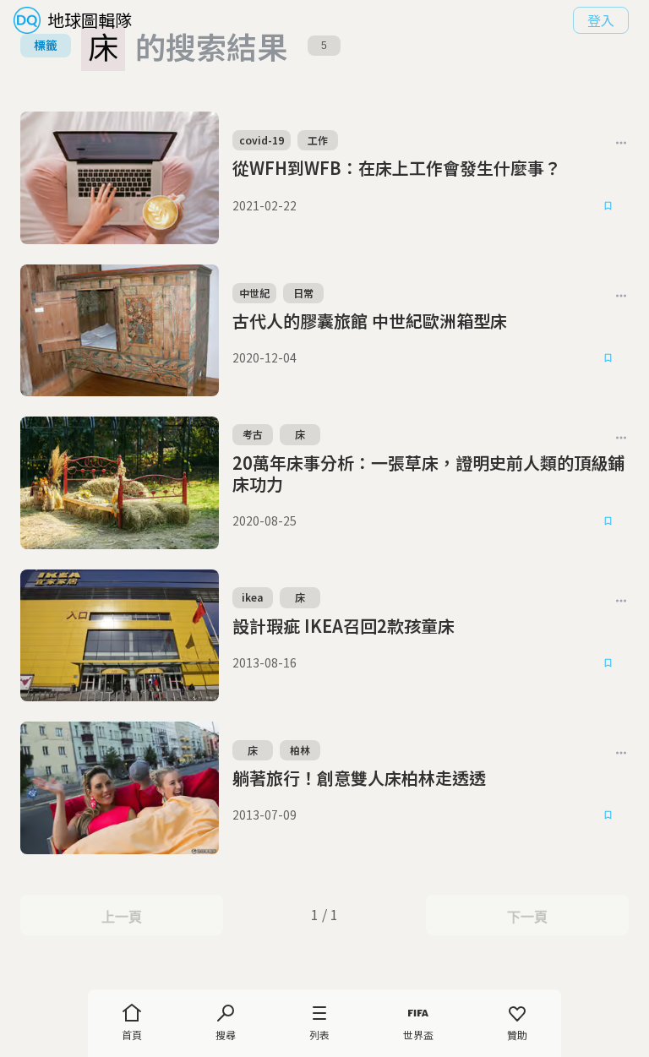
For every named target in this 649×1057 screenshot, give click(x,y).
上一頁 (121, 916)
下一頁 (527, 916)
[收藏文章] (608, 205)
